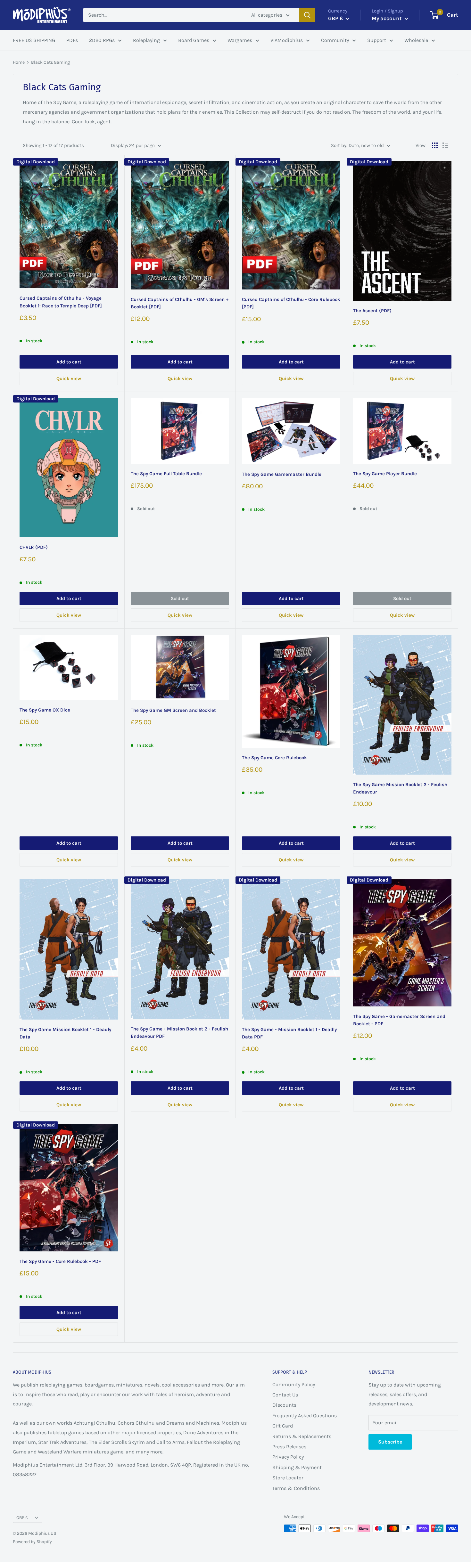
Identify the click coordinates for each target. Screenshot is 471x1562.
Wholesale (416, 40)
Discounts (284, 1405)
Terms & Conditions (296, 1488)
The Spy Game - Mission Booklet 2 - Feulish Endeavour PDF (179, 1032)
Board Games (193, 40)
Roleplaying (146, 40)
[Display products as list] (445, 145)
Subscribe (390, 1442)
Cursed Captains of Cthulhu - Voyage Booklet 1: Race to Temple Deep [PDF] (61, 301)
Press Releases (289, 1447)
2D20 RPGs (102, 40)
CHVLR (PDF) (34, 547)
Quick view (68, 378)
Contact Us (285, 1395)
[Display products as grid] (435, 145)
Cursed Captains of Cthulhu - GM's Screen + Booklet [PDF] (179, 303)
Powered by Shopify (32, 1541)
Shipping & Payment (297, 1467)
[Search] (307, 15)
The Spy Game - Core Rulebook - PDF (60, 1261)
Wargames (239, 40)
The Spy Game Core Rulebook (274, 758)
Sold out (180, 598)
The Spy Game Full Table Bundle (166, 473)
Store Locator (287, 1478)
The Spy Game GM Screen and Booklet (173, 710)
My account (387, 18)
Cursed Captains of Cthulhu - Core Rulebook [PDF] (291, 303)
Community (335, 40)
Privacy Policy (288, 1457)
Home (19, 62)
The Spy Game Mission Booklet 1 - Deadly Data (65, 1033)
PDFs (72, 40)
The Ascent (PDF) (372, 310)
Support (376, 40)
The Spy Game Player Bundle (385, 473)
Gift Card (282, 1426)
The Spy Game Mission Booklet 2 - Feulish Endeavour (400, 788)
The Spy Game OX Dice (45, 710)
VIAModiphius (286, 40)
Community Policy (293, 1384)
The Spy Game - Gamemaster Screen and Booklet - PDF (399, 1020)
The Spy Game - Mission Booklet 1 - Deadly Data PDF (289, 1033)
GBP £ (22, 1517)
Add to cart (68, 362)
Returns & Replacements (301, 1436)
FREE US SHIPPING (34, 40)
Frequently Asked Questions (304, 1415)
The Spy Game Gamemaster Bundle (281, 474)
